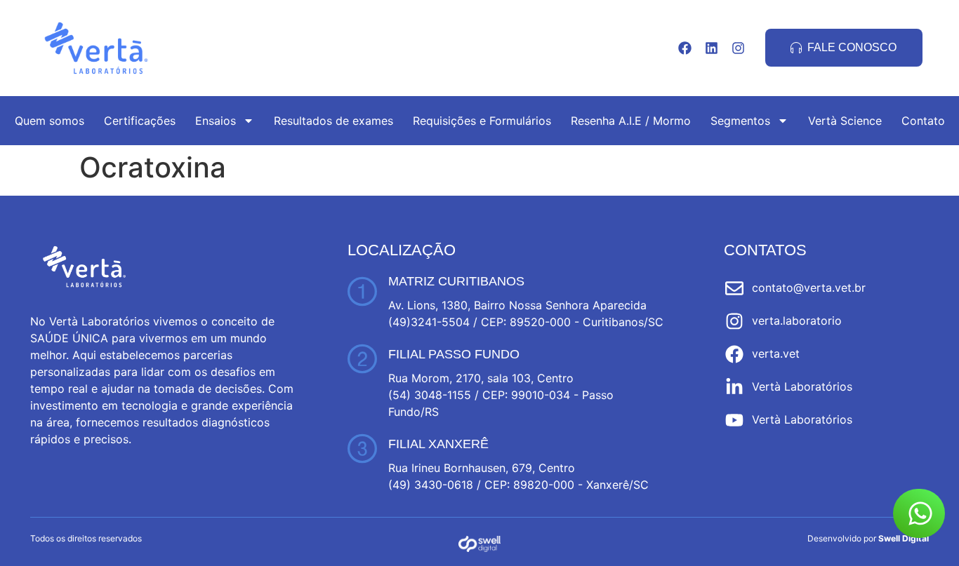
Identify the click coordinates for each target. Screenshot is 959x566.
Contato (923, 121)
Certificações (140, 121)
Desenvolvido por (868, 538)
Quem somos (49, 121)
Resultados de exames (333, 121)
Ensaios (215, 121)
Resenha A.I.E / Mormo (631, 121)
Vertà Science (845, 121)
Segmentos (740, 121)
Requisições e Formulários (482, 121)
